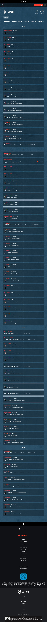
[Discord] (23, 524)
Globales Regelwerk (23, 566)
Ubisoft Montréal (23, 541)
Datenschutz (23, 612)
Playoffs (31, 154)
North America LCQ (14, 154)
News (23, 603)
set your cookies (15, 620)
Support (23, 605)
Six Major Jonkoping (9, 333)
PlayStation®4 (23, 556)
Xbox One (23, 551)
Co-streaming (37, 5)
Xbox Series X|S (23, 549)
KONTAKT (23, 610)
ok (40, 619)
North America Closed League (11, 145)
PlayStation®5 (23, 553)
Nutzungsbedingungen (23, 614)
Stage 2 (22, 154)
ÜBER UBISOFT (23, 601)
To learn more (35, 619)
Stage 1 (22, 144)
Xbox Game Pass (23, 547)
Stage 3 (17, 333)
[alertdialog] (23, 619)
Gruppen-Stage (31, 144)
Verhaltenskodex (23, 568)
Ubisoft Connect (23, 598)
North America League (13, 339)
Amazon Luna (23, 560)
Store (23, 596)
